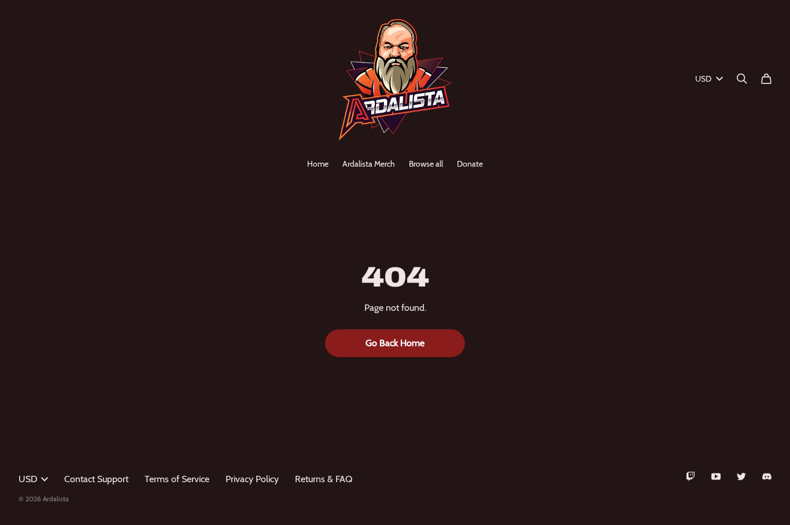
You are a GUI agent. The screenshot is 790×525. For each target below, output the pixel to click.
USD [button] (703, 79)
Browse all (426, 164)
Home (317, 164)
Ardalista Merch (368, 164)
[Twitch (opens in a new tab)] (690, 476)
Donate (470, 164)
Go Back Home (395, 342)
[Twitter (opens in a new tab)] (741, 476)
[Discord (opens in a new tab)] (767, 476)
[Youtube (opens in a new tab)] (716, 476)
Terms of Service (177, 478)
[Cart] (766, 79)
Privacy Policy (252, 478)
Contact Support (96, 478)
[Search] (742, 79)
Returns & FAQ (323, 478)
